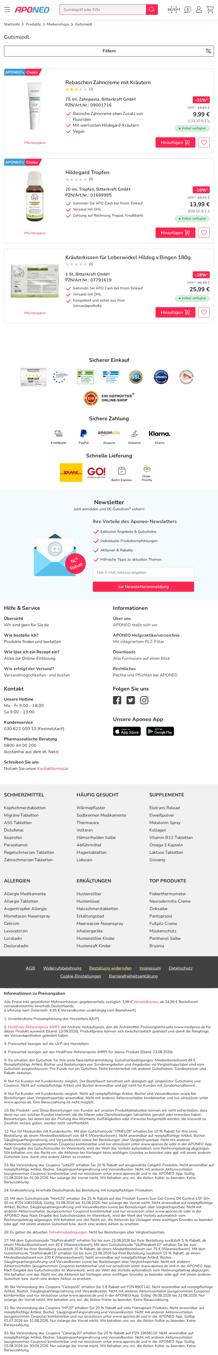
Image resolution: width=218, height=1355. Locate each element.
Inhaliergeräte (90, 931)
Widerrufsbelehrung (62, 968)
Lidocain (84, 860)
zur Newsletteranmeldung (143, 587)
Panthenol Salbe (165, 938)
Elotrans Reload (164, 808)
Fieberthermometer (167, 894)
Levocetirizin (16, 931)
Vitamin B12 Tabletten (171, 838)
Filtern (109, 51)
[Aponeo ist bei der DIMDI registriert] (85, 377)
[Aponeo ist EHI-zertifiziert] (60, 377)
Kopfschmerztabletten (25, 808)
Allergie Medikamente (25, 894)
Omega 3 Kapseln (166, 845)
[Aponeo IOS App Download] (127, 731)
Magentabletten (92, 852)
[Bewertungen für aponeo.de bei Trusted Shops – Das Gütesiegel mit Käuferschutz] (33, 377)
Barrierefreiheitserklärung (133, 976)
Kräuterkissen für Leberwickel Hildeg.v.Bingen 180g (128, 257)
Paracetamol (16, 845)
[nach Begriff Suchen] (152, 9)
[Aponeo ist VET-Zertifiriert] (110, 377)
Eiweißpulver (161, 815)
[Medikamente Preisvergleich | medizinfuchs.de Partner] (186, 377)
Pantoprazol (160, 916)
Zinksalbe (158, 909)
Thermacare (88, 823)
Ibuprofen (13, 838)
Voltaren (85, 830)
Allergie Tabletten (21, 901)
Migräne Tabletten (21, 815)
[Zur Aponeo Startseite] (32, 9)
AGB (30, 968)
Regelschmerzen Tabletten (29, 852)
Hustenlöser (88, 901)
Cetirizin (11, 924)
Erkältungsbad (90, 916)
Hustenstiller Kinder (96, 938)
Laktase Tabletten (166, 852)
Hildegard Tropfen (87, 172)
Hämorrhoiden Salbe (96, 838)
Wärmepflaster (91, 808)
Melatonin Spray (165, 823)
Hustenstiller (89, 894)
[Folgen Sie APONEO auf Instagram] (144, 700)
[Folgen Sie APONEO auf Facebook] (117, 700)
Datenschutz (180, 968)
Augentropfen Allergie (25, 909)
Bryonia (156, 946)
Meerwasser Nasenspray (100, 924)
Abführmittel (89, 845)
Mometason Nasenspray (27, 916)
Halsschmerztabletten (97, 909)
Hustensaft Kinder (94, 946)
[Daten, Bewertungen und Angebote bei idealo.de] (161, 377)
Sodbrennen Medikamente (101, 815)
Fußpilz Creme (163, 924)
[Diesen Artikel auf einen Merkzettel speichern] (204, 142)
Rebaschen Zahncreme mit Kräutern (108, 82)
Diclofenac (14, 830)
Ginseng (157, 860)
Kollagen (157, 830)
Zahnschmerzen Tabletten (28, 860)
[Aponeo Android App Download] (160, 731)
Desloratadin (16, 946)
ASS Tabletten (18, 823)
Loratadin (13, 938)
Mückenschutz (162, 931)
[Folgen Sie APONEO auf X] (131, 700)
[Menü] (7, 9)
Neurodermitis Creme (169, 901)
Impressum (150, 968)
